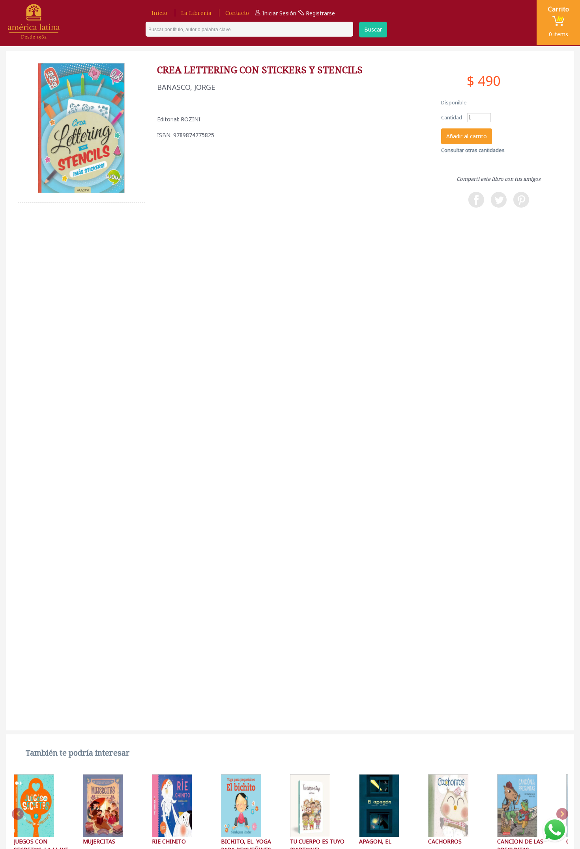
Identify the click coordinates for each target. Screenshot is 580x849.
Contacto (237, 13)
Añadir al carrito (466, 136)
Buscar (373, 29)
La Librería (196, 13)
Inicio (159, 13)
